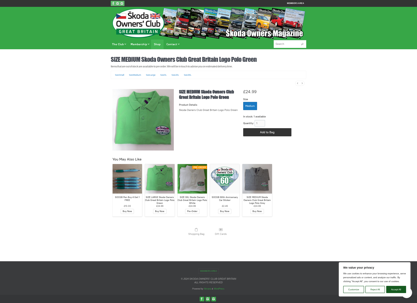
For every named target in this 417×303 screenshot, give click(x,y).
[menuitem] (297, 83)
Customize (353, 289)
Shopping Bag (196, 233)
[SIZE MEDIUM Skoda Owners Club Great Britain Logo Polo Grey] (257, 179)
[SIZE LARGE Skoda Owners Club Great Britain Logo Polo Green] (159, 179)
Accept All (396, 289)
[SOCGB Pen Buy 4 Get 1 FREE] (127, 179)
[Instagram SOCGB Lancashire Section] (121, 3)
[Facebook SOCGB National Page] (113, 3)
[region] (374, 279)
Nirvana (207, 289)
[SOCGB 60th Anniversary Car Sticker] (224, 179)
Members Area (295, 3)
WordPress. (219, 289)
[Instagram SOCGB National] (117, 3)
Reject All (375, 289)
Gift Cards (221, 233)
